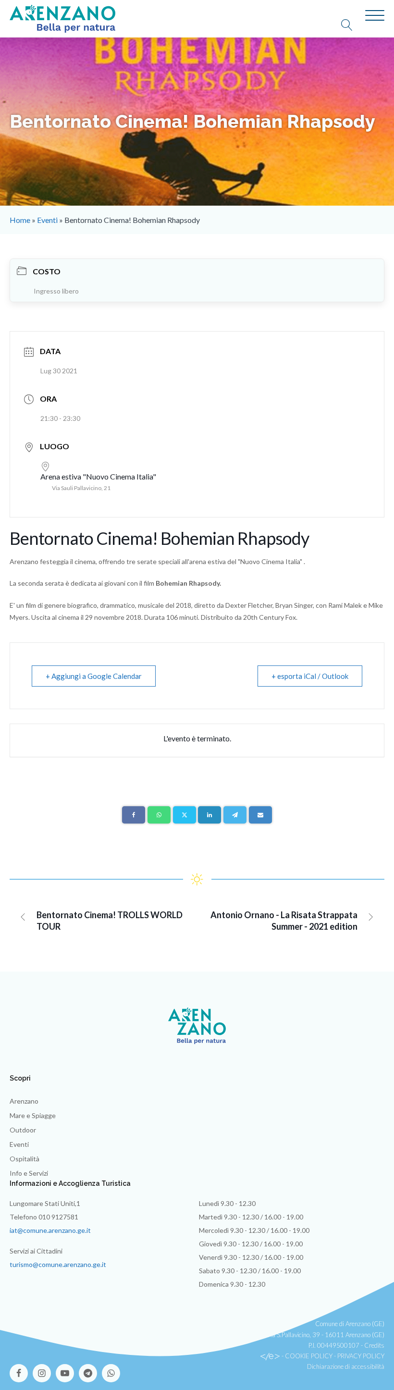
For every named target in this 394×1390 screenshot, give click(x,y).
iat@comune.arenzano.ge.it (50, 1230)
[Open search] (351, 25)
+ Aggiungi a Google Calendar (94, 676)
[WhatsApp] (159, 815)
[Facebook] (133, 815)
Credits (374, 1345)
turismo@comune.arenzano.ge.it (58, 1264)
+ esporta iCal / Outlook (309, 676)
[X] (184, 815)
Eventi (47, 219)
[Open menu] (374, 16)
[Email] (260, 815)
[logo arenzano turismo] (62, 19)
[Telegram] (234, 815)
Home (20, 219)
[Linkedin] (209, 815)
